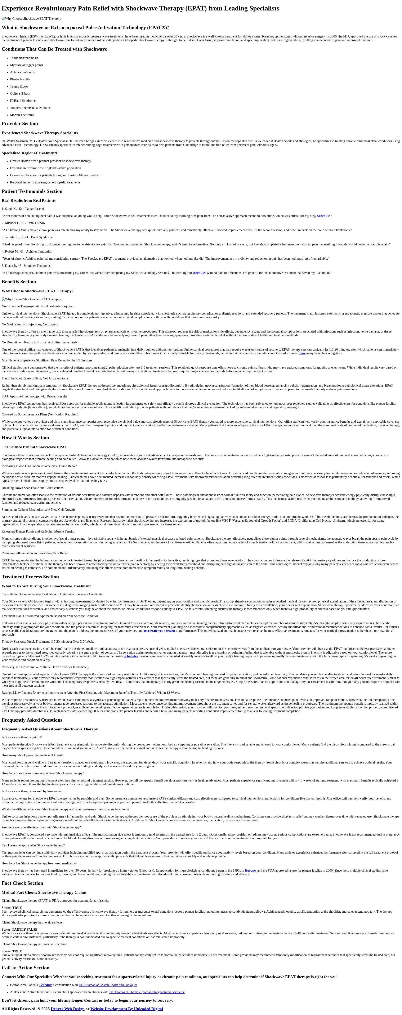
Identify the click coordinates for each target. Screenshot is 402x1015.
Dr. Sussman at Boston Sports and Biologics (108, 985)
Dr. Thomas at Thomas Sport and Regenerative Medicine (147, 992)
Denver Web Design (68, 1009)
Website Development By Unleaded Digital (126, 1009)
